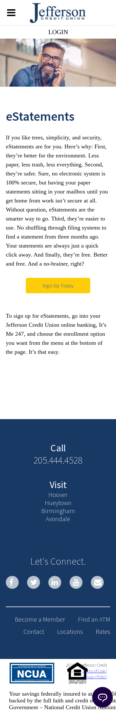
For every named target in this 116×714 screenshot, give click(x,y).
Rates (103, 631)
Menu (11, 12)
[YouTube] (76, 582)
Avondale (58, 519)
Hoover (58, 495)
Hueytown (58, 503)
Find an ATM (94, 619)
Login (58, 31)
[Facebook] (12, 582)
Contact (34, 631)
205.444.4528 (58, 460)
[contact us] (97, 582)
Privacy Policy (95, 677)
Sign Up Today (58, 285)
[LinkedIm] (54, 582)
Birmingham (58, 511)
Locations (70, 631)
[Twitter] (33, 582)
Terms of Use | (94, 671)
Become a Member (40, 619)
